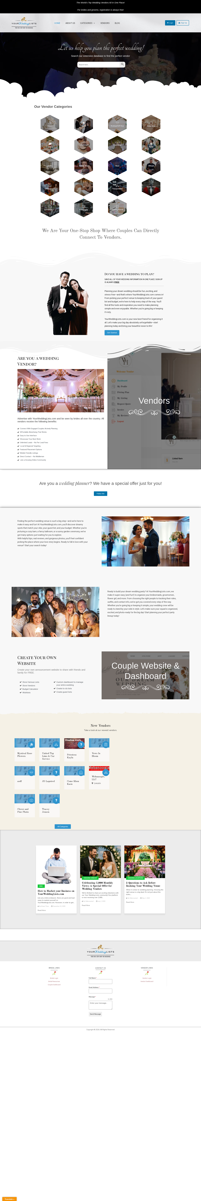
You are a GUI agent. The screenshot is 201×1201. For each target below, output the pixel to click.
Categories (86, 23)
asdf (19, 781)
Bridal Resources (54, 981)
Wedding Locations (135, 878)
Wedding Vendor (90, 878)
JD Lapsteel (48, 781)
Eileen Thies (45, 906)
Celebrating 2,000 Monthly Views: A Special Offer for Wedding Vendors (97, 886)
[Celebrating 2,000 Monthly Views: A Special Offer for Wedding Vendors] (100, 862)
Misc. (41, 886)
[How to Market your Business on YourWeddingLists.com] (56, 866)
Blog (117, 23)
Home (57, 23)
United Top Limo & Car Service (48, 756)
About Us (70, 23)
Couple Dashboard (54, 985)
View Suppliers (24, 743)
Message (92, 997)
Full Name (92, 978)
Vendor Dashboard (147, 981)
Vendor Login (146, 978)
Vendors (105, 23)
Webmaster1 (89, 901)
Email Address (94, 987)
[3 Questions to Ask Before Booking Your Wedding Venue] (144, 862)
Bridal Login (54, 978)
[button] (170, 22)
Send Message (95, 1014)
